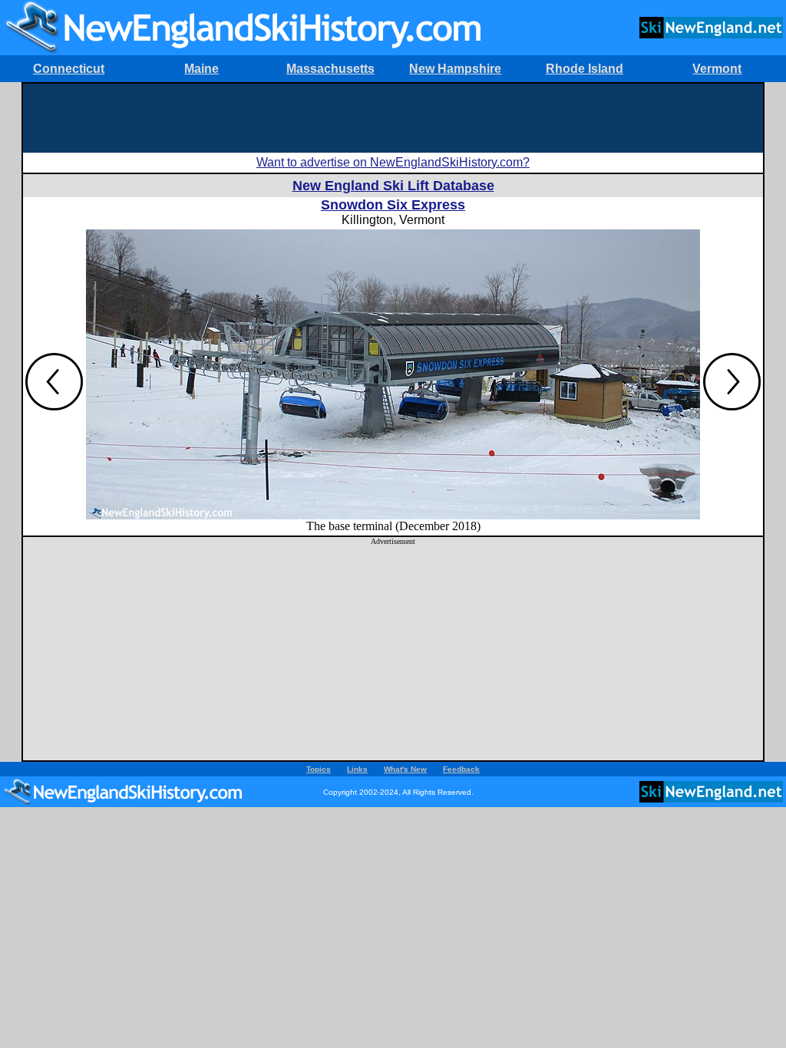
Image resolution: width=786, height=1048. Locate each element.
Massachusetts (330, 68)
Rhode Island (584, 68)
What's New (405, 769)
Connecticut (68, 68)
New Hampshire (455, 68)
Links (357, 769)
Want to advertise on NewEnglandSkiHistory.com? (393, 162)
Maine (201, 68)
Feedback (461, 769)
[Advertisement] (393, 118)
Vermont (716, 68)
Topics (318, 769)
